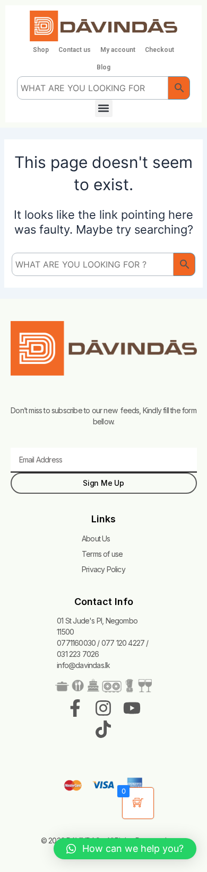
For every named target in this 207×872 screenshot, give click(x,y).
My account (117, 50)
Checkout (159, 50)
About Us (96, 538)
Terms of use (102, 553)
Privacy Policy (103, 569)
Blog (103, 67)
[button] (104, 108)
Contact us (74, 50)
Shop (41, 50)
